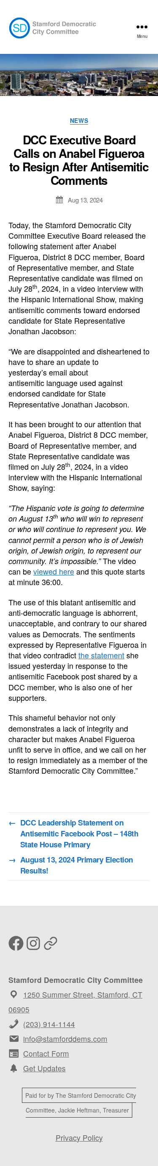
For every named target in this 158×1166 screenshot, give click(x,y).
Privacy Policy (79, 1137)
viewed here (53, 571)
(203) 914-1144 (49, 1024)
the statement (101, 655)
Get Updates (44, 1068)
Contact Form (46, 1053)
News (79, 121)
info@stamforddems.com (65, 1038)
